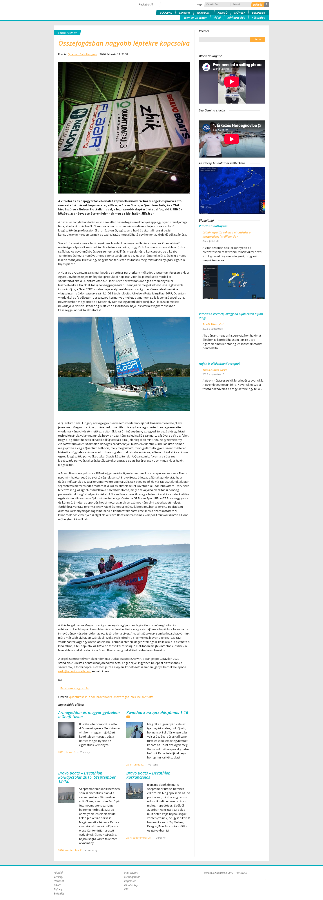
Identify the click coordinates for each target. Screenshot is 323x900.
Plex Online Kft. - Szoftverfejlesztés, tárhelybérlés (258, 877)
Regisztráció (146, 4)
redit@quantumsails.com (74, 671)
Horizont (204, 12)
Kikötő (222, 12)
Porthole (83, 9)
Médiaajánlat (132, 877)
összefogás (121, 697)
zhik (133, 697)
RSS (126, 889)
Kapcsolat (130, 881)
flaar (92, 697)
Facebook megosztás (74, 688)
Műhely (239, 12)
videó (217, 18)
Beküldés (258, 12)
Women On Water (195, 18)
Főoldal (166, 12)
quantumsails (78, 697)
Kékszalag (258, 18)
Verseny (184, 12)
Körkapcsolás (236, 18)
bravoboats (104, 697)
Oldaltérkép (131, 885)
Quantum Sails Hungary (82, 54)
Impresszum (131, 873)
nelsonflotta (145, 697)
